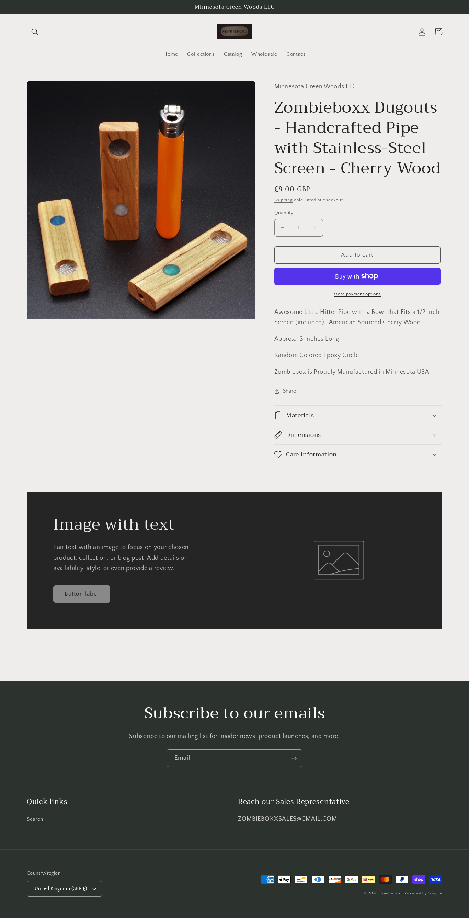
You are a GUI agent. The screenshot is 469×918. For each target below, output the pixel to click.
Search (35, 819)
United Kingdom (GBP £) (61, 889)
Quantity (284, 213)
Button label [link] (82, 594)
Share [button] (289, 391)
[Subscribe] (294, 758)
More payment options (357, 294)
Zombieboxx (392, 893)
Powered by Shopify (423, 893)
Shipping (283, 199)
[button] (35, 31)
